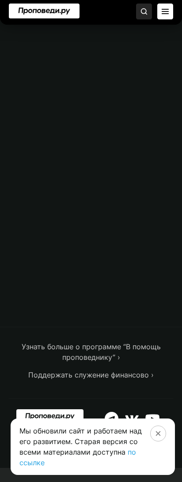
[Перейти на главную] (44, 11)
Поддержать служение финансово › (91, 374)
